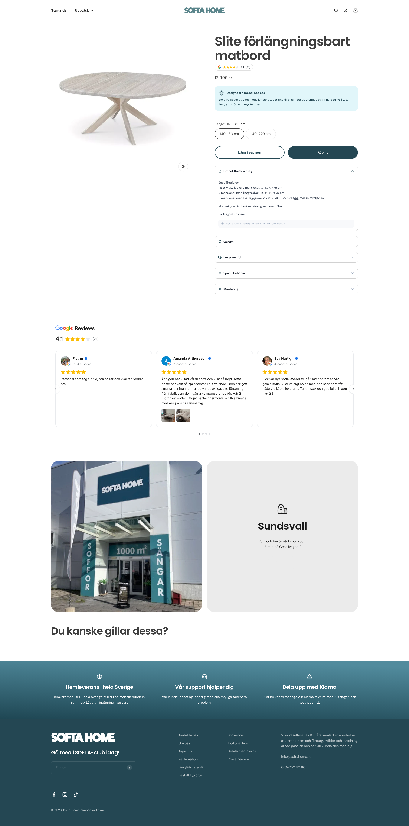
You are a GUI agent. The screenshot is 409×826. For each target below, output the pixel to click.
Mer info (282, 563)
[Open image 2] (183, 415)
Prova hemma (238, 759)
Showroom (236, 735)
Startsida (58, 10)
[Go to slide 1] (199, 434)
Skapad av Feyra (92, 810)
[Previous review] (55, 389)
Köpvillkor (185, 751)
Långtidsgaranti (190, 767)
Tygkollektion (238, 743)
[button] (286, 171)
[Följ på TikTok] (76, 794)
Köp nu (323, 152)
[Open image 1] (168, 415)
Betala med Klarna (242, 751)
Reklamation (188, 759)
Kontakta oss (188, 735)
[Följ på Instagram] (65, 794)
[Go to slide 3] (206, 434)
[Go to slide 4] (209, 434)
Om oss (184, 743)
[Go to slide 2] (203, 434)
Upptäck (82, 10)
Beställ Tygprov (190, 775)
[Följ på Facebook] (54, 794)
